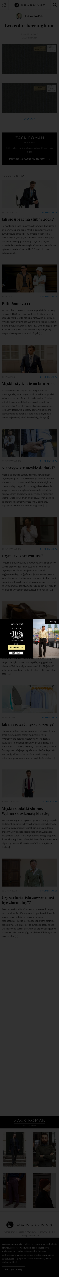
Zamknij (52, 621)
